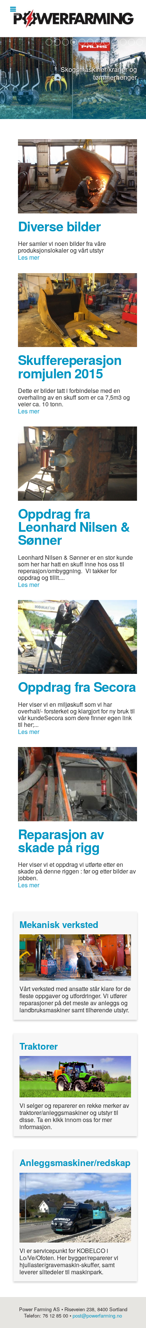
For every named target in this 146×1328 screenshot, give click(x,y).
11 (131, 42)
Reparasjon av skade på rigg (61, 840)
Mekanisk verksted (58, 924)
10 (123, 42)
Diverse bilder (59, 225)
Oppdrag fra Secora (77, 686)
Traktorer (38, 1046)
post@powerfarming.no (97, 1315)
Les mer (28, 257)
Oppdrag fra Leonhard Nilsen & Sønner (74, 526)
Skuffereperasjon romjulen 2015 (70, 366)
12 (139, 42)
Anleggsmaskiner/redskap (75, 1162)
